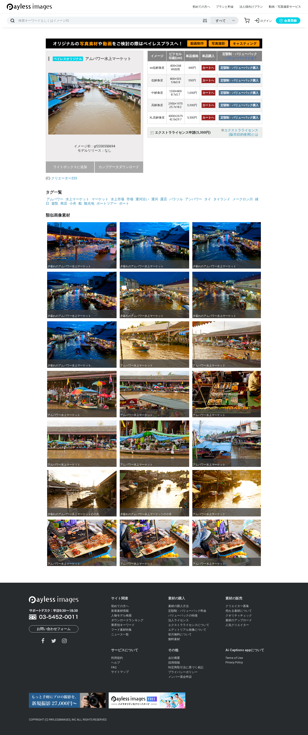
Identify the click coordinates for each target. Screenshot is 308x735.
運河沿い (142, 199)
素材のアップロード (238, 620)
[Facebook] (43, 641)
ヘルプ (115, 662)
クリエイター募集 (237, 606)
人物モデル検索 (121, 615)
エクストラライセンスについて (188, 625)
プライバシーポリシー (183, 672)
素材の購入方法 (178, 606)
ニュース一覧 (120, 634)
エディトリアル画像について (187, 629)
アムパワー (54, 199)
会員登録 (290, 20)
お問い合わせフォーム (54, 629)
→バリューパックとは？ (239, 58)
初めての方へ (201, 6)
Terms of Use (234, 658)
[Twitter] (53, 641)
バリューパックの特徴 (183, 615)
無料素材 (174, 639)
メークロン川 (242, 199)
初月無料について (180, 634)
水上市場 (117, 199)
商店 (63, 203)
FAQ (114, 667)
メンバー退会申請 (180, 676)
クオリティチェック (238, 615)
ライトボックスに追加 (70, 167)
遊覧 (54, 203)
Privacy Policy (234, 662)
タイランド (221, 199)
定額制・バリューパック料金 (187, 610)
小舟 (72, 203)
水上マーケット (77, 199)
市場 (129, 199)
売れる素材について (238, 610)
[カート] (247, 20)
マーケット (100, 199)
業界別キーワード (123, 625)
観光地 (89, 203)
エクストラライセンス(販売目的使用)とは (241, 132)
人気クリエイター (237, 625)
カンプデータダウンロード (119, 167)
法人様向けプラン (251, 6)
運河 (154, 199)
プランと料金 (225, 6)
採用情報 (174, 662)
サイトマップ (120, 671)
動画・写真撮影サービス (285, 6)
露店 (163, 199)
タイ (207, 199)
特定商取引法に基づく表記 (185, 667)
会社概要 (174, 658)
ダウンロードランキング (127, 620)
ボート (124, 203)
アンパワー (193, 199)
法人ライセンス (178, 620)
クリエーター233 (64, 178)
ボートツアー (107, 203)
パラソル (176, 199)
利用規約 (117, 658)
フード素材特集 (121, 629)
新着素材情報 (120, 610)
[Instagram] (64, 641)
